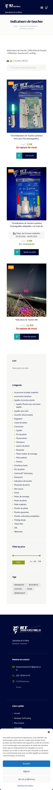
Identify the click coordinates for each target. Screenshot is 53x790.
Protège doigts (20, 520)
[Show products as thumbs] (8, 61)
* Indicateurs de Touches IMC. (26, 320)
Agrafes (19, 430)
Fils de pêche (21, 434)
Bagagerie (18, 419)
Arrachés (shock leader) (23, 415)
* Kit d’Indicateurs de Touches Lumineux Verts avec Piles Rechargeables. (26, 137)
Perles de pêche (20, 500)
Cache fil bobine (20, 423)
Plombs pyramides (21, 512)
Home (16, 26)
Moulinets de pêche (22, 485)
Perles (16, 493)
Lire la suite (29, 155)
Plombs (19, 461)
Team (29, 589)
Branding (19, 585)
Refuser (26, 771)
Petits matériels (20, 504)
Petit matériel (21, 457)
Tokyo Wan (18, 524)
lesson (18, 589)
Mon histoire (19, 723)
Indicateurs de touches (23, 481)
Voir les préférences (26, 779)
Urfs (15, 528)
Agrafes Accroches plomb (24, 400)
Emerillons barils (21, 465)
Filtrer (18, 562)
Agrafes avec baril (21, 411)
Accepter (26, 763)
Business (33, 585)
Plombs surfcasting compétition (26, 516)
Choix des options (29, 336)
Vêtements (18, 531)
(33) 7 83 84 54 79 (23, 675)
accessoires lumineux (23, 396)
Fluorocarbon (21, 438)
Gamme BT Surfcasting (23, 473)
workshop (20, 593)
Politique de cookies (25, 785)
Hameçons (20, 442)
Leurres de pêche (23, 446)
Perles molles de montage (26, 454)
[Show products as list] (11, 61)
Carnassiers (18, 426)
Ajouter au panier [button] (29, 252)
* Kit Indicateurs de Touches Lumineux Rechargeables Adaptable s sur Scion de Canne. (26, 225)
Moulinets (20, 450)
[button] (48, 732)
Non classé (18, 489)
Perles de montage (21, 496)
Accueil (17, 713)
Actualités (18, 728)
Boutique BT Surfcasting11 (28, 26)
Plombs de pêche (21, 508)
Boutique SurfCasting (22, 718)
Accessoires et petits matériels (26, 392)
